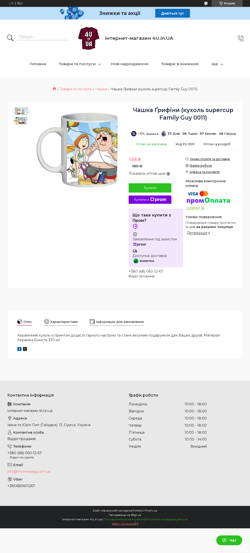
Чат (232, 540)
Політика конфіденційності (167, 519)
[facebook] (19, 350)
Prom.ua (151, 510)
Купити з (141, 199)
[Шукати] (10, 38)
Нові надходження (129, 63)
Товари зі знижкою (180, 63)
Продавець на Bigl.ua (125, 515)
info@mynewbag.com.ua (28, 471)
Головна (38, 63)
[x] (25, 350)
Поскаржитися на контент (124, 519)
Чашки (101, 89)
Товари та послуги (77, 63)
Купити (150, 188)
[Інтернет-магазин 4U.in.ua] (89, 38)
